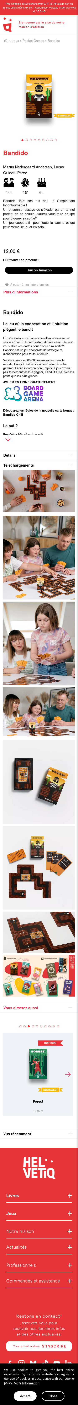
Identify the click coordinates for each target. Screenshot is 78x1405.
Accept (25, 1396)
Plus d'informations (20, 292)
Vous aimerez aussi (20, 1007)
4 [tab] (35, 140)
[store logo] (7, 24)
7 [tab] (47, 140)
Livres (12, 1195)
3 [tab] (31, 140)
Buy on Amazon (39, 270)
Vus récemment (17, 1134)
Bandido (54, 40)
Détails (9, 455)
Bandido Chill (13, 414)
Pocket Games (33, 40)
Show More (7, 439)
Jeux (15, 40)
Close (53, 1396)
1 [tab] (22, 140)
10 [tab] (58, 1026)
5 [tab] (39, 140)
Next (67, 1074)
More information (26, 1383)
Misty (38, 1101)
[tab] (39, 292)
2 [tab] (27, 140)
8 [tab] (52, 140)
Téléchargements (18, 465)
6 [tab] (43, 140)
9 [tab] (56, 140)
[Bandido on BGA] (24, 402)
